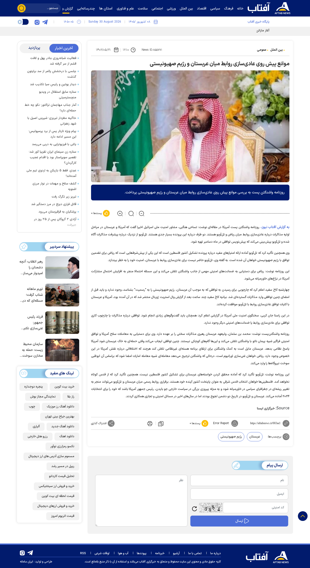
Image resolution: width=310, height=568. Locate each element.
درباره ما (215, 553)
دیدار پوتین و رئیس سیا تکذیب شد (53, 84)
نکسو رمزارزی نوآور (62, 446)
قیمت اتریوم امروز (62, 515)
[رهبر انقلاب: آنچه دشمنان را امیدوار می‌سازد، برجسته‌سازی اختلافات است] (61, 267)
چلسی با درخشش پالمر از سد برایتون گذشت (51, 74)
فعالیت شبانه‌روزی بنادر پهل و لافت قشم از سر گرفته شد (53, 61)
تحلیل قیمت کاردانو (61, 476)
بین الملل (276, 50)
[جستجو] (21, 8)
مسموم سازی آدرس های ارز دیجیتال (51, 456)
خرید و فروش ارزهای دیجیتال (55, 505)
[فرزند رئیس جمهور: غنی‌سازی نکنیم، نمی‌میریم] (61, 322)
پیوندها (142, 553)
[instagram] (37, 22)
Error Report (221, 423)
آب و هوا (123, 553)
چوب (32, 406)
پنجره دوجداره (33, 386)
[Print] (149, 423)
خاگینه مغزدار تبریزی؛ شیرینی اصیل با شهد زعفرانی (51, 121)
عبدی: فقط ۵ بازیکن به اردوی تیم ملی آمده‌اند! (51, 173)
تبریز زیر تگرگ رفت (64, 196)
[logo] (270, 7)
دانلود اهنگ (66, 436)
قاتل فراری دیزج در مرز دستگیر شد (53, 204)
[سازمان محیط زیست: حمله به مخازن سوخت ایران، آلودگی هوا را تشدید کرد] (61, 349)
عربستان (254, 436)
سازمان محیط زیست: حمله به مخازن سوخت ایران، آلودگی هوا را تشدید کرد (31, 350)
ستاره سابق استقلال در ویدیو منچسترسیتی (57, 95)
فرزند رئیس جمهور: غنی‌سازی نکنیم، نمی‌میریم (32, 322)
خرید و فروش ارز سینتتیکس (56, 486)
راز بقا (70, 396)
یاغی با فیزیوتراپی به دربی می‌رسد (54, 144)
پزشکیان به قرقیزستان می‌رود (57, 211)
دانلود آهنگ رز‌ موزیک (60, 406)
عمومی (261, 50)
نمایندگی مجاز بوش (43, 396)
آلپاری (36, 426)
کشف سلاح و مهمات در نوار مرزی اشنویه (54, 186)
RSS (83, 553)
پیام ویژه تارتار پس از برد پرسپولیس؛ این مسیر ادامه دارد (52, 134)
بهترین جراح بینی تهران (59, 416)
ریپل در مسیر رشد (62, 466)
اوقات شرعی (101, 553)
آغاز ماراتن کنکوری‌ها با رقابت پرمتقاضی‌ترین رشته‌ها (235, 30)
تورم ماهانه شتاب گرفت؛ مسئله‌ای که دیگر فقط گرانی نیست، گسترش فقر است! (31, 295)
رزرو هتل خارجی (38, 436)
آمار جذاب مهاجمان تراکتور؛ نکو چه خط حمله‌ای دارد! (50, 108)
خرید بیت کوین (64, 386)
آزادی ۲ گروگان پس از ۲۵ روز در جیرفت (55, 222)
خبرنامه (159, 553)
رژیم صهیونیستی (231, 436)
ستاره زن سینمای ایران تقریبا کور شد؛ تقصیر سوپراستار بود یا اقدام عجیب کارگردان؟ (52, 157)
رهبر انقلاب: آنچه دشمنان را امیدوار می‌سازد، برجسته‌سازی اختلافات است (31, 267)
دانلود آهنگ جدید (62, 426)
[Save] (161, 423)
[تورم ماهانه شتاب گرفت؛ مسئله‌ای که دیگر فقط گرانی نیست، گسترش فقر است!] (61, 294)
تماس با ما (195, 553)
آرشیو (176, 553)
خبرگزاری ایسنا (266, 408)
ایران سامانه (26, 562)
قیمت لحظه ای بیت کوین (58, 496)
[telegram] (45, 22)
